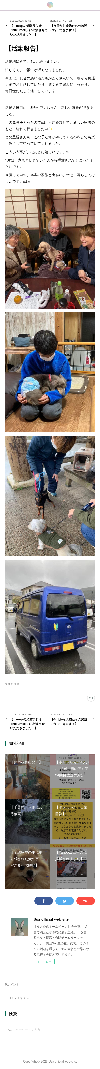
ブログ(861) (12, 684)
